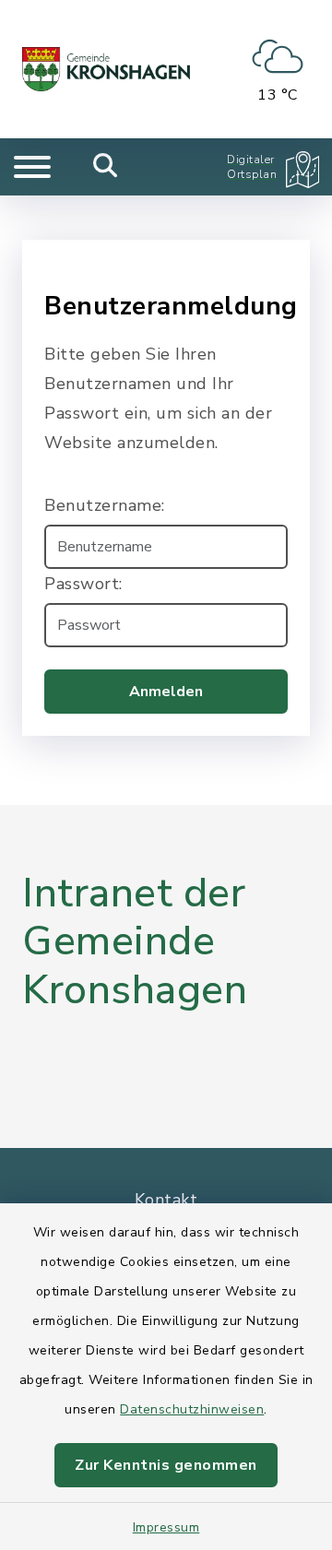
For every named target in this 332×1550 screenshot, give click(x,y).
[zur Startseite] (106, 69)
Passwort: (83, 584)
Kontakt (166, 1200)
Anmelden (166, 691)
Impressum (166, 1527)
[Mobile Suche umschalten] (105, 166)
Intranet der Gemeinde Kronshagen (134, 942)
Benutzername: (104, 505)
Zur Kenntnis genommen (166, 1465)
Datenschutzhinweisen (192, 1409)
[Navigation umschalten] (32, 167)
